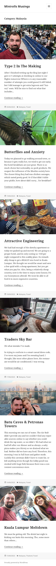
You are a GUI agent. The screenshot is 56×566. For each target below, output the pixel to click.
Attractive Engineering (24, 241)
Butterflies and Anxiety (24, 152)
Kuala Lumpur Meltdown (25, 527)
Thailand (29, 556)
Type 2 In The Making (22, 66)
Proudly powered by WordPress (16, 562)
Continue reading (13, 97)
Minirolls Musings (17, 6)
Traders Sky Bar (18, 339)
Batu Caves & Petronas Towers (23, 424)
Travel (28, 107)
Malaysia (22, 107)
